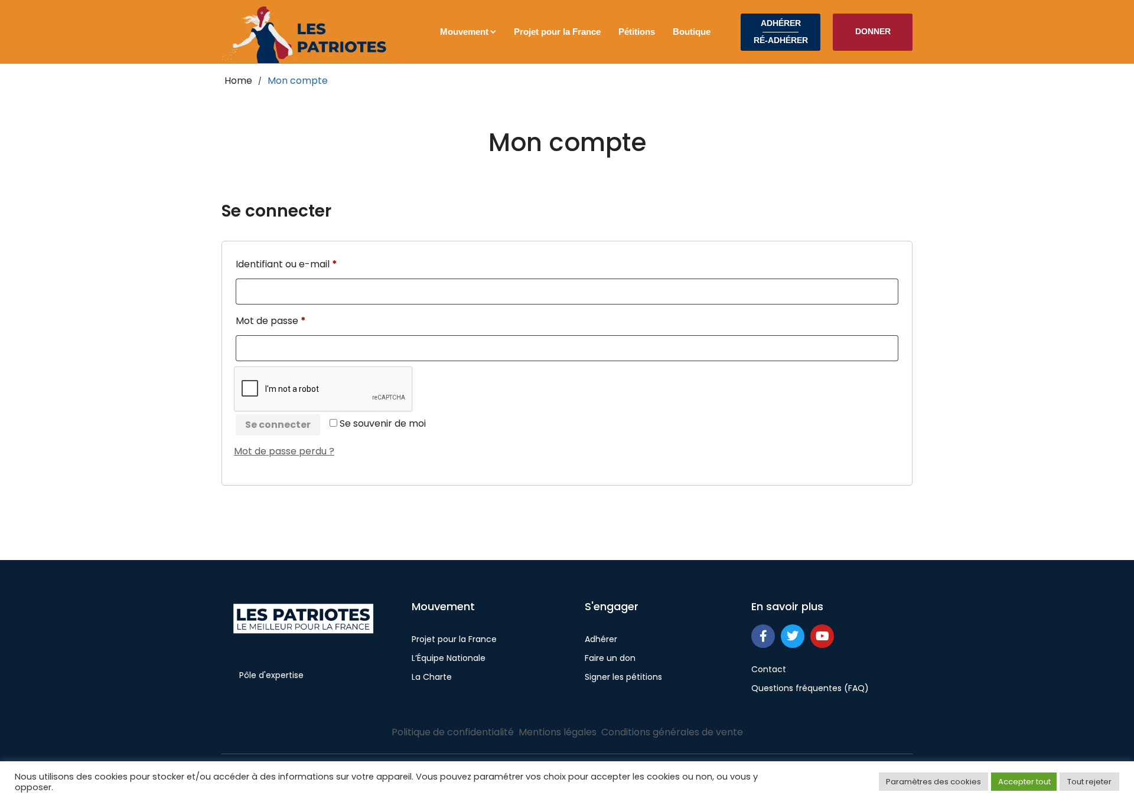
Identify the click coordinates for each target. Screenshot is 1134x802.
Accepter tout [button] (1024, 781)
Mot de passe (296, 320)
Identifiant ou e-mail (312, 263)
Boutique (692, 32)
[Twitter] (792, 636)
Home (238, 80)
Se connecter (278, 424)
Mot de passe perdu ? (284, 451)
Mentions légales (558, 732)
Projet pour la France (557, 32)
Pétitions (636, 32)
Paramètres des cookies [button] (933, 781)
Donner (873, 31)
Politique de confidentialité (453, 732)
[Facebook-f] (763, 636)
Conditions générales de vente (672, 732)
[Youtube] (822, 636)
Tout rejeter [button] (1089, 781)
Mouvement (464, 32)
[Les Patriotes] (305, 32)
